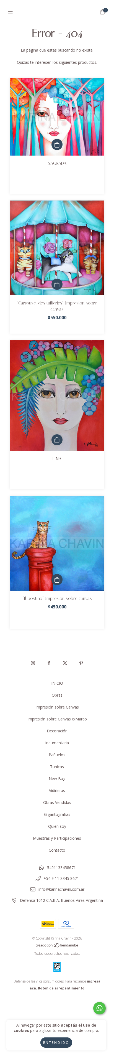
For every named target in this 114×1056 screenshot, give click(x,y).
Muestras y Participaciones (57, 838)
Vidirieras (57, 790)
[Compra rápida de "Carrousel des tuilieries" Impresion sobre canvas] (57, 284)
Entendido (56, 1042)
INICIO (57, 683)
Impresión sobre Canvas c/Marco (57, 719)
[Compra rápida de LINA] (57, 439)
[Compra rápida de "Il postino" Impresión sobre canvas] (57, 579)
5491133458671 (61, 867)
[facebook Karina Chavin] (49, 663)
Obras (57, 695)
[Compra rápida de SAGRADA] (57, 144)
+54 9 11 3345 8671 (61, 878)
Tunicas (57, 766)
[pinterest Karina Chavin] (81, 663)
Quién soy (57, 826)
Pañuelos (57, 754)
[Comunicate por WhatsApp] (99, 1008)
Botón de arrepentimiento (61, 988)
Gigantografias (57, 814)
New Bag (57, 778)
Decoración (57, 730)
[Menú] (11, 11)
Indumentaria (57, 742)
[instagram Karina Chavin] (32, 663)
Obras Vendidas (57, 802)
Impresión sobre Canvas (57, 707)
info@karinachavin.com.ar (61, 889)
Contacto (57, 850)
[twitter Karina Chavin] (65, 663)
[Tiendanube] (57, 946)
